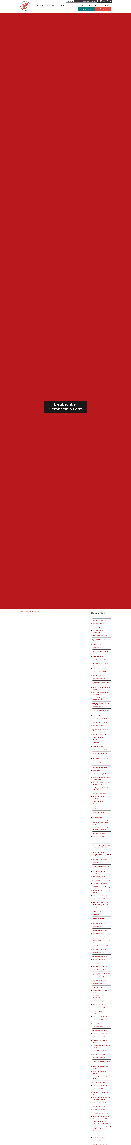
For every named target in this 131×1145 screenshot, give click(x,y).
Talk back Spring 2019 (99, 774)
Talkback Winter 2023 (99, 1051)
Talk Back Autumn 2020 (99, 895)
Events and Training (88, 6)
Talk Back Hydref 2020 (99, 899)
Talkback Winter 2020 (99, 923)
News (97, 6)
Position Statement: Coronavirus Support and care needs (101, 854)
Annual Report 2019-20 (99, 876)
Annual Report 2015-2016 (100, 635)
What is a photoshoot (98, 963)
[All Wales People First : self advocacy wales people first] (25, 5)
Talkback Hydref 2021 (99, 970)
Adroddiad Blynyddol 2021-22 (101, 1026)
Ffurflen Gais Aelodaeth (99, 1109)
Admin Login (86, 1)
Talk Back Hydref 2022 (99, 1037)
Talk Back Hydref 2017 (99, 672)
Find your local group (67, 6)
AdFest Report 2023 (98, 1082)
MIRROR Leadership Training (101, 887)
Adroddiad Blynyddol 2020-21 (101, 959)
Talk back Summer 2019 (99, 750)
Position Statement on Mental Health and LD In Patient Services (101, 1128)
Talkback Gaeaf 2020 (98, 926)
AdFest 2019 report (98, 770)
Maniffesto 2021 (97, 914)
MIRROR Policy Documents (100, 617)
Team (43, 6)
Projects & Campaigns (53, 6)
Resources (78, 6)
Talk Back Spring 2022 (99, 1001)
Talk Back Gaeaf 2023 (99, 1054)
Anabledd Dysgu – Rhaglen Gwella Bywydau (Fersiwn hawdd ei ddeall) (100, 704)
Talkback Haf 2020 (98, 862)
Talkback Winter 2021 (99, 980)
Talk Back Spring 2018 (99, 678)
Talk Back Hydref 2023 (99, 1103)
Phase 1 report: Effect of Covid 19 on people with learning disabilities (101, 822)
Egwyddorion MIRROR (99, 660)
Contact (93, 1)
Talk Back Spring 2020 (99, 833)
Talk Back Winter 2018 (99, 734)
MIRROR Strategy (97, 746)
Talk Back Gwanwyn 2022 (100, 1004)
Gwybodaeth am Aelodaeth (100, 1113)
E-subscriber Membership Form (29, 611)
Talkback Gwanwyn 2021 (100, 946)
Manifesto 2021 (97, 911)
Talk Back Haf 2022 (98, 1020)
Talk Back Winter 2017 (99, 675)
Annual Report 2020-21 (99, 956)
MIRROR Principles (98, 656)
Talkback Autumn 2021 (99, 966)
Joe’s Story (95, 1023)
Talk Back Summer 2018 (99, 725)
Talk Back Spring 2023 (99, 1057)
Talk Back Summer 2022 (100, 1016)
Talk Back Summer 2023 (100, 1085)
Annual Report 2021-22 (99, 1030)
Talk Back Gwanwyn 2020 (100, 836)
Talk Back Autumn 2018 (99, 722)
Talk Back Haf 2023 (98, 1089)
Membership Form (98, 627)
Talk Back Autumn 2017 (99, 668)
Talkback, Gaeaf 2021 (98, 983)
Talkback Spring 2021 (99, 933)
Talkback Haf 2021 (98, 952)
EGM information (97, 987)
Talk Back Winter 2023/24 (100, 1144)
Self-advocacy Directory (99, 930)
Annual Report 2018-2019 (100, 758)
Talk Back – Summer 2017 (100, 620)
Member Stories (104, 6)
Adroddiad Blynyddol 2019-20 (101, 880)
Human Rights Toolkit (99, 1141)
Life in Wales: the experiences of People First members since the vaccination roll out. (101, 975)
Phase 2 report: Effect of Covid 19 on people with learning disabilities (101, 847)
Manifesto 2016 (96, 644)
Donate (104, 9)
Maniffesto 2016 (97, 647)
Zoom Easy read (97, 817)
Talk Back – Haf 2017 (98, 623)
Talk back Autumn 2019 (99, 767)
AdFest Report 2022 (98, 1008)
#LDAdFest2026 (86, 9)
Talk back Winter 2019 (99, 793)
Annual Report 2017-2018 (100, 719)
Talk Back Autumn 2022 (99, 1033)
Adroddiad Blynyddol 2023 (100, 1137)
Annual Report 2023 (98, 1134)
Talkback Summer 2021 (99, 949)
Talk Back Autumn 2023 (99, 1106)
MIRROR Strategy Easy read (100, 743)
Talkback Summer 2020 (99, 859)
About (39, 6)
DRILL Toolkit (96, 715)
